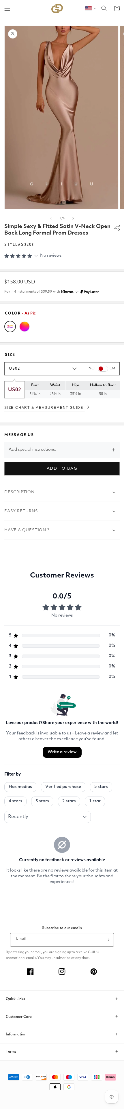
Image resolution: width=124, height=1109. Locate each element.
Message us (19, 435)
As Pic (10, 326)
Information (16, 1034)
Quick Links (15, 999)
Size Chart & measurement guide (44, 408)
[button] (7, 8)
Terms (11, 1052)
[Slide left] (51, 218)
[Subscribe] (107, 940)
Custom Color (24, 326)
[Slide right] (73, 218)
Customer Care (19, 1017)
